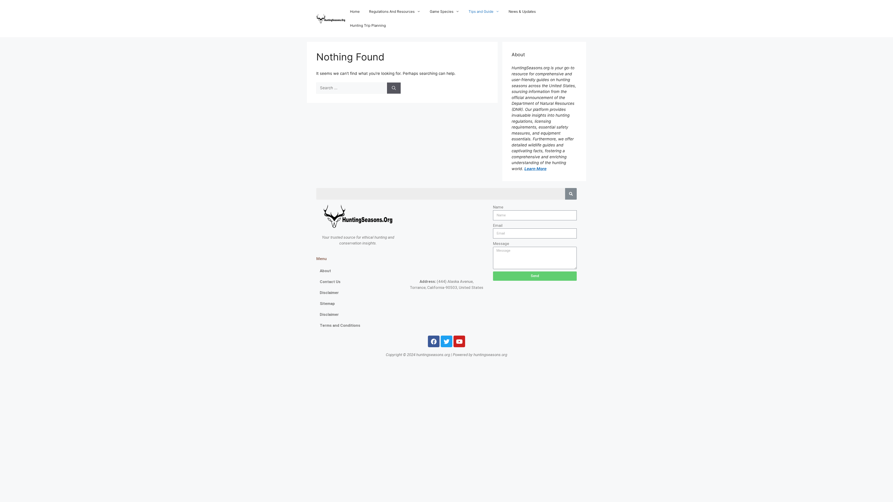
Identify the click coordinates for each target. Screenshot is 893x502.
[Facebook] (434, 341)
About (325, 270)
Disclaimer (329, 292)
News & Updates (522, 11)
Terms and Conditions (340, 325)
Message (501, 243)
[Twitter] (446, 341)
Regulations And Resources (392, 11)
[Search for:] (351, 88)
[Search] (394, 88)
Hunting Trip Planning (368, 25)
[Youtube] (459, 341)
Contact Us (330, 281)
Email (498, 225)
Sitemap (327, 303)
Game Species (441, 11)
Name (498, 207)
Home (355, 11)
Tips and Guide (481, 11)
